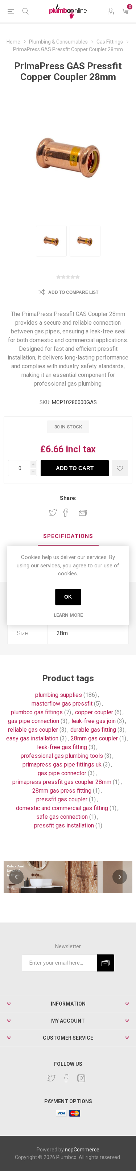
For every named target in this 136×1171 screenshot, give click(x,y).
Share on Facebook (66, 513)
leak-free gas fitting (62, 747)
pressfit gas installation (64, 825)
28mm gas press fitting (61, 790)
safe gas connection (62, 816)
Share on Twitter (53, 513)
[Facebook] (66, 1078)
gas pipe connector (62, 773)
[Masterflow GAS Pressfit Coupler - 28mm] (51, 241)
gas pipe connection (33, 721)
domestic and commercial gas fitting (62, 808)
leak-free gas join (93, 721)
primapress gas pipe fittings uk (62, 764)
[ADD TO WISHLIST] (120, 468)
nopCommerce (82, 1149)
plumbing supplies (58, 694)
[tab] (68, 536)
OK (68, 597)
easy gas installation (32, 738)
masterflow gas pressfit (62, 703)
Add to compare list (73, 292)
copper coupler (94, 712)
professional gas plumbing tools (62, 755)
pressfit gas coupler (61, 799)
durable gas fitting (93, 729)
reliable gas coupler (33, 729)
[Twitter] (51, 1078)
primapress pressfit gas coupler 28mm (61, 781)
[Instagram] (81, 1078)
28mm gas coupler (94, 738)
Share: (68, 498)
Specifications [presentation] (68, 536)
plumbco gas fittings (37, 712)
